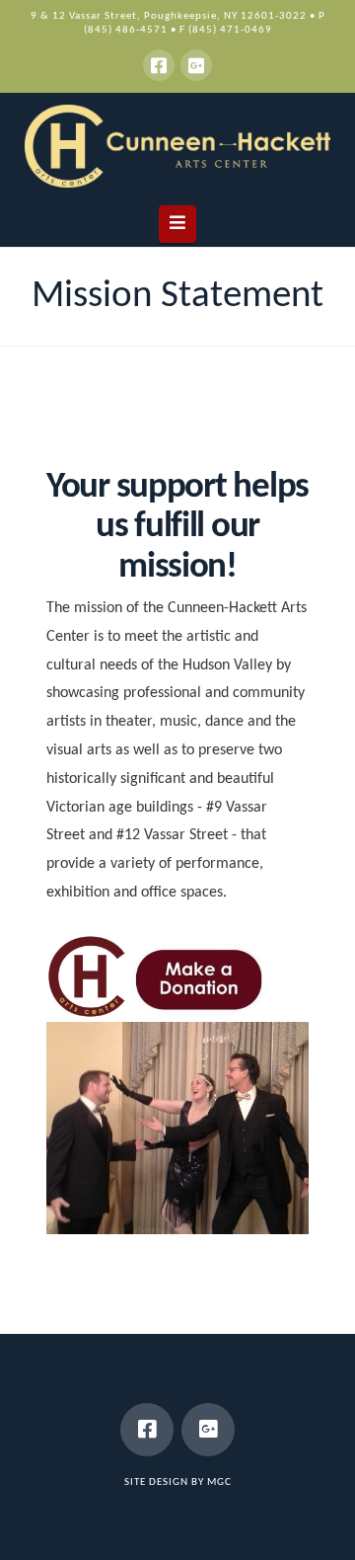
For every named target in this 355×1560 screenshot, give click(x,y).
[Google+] (196, 65)
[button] (178, 223)
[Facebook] (159, 65)
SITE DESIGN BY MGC (178, 1482)
